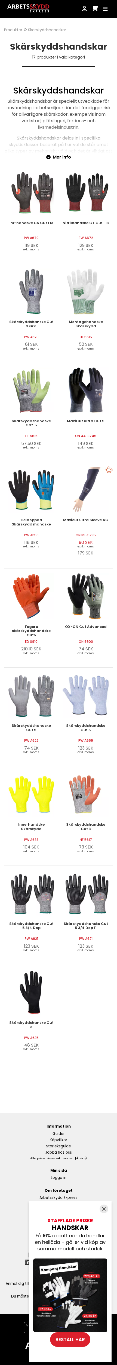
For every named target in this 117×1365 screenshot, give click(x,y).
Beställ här (70, 1339)
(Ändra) (81, 1158)
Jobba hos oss (58, 1152)
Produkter (13, 30)
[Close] (104, 1209)
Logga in (58, 1177)
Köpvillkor (58, 1140)
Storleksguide (58, 1146)
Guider (59, 1133)
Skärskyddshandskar (47, 30)
